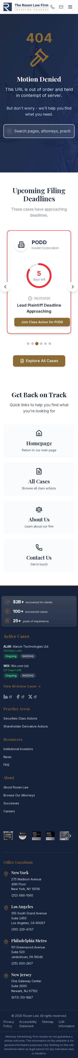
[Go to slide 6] (50, 343)
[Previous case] (5, 287)
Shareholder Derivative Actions (25, 726)
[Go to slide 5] (45, 343)
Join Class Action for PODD (42, 322)
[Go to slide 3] (37, 343)
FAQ (6, 764)
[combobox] (39, 131)
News (7, 757)
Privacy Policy (8, 1024)
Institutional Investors (18, 749)
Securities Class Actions (20, 718)
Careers (9, 811)
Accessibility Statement (28, 1024)
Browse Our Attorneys (19, 795)
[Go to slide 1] (28, 343)
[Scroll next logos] (70, 836)
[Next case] (73, 287)
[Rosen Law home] (26, 7)
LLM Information (67, 1024)
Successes (11, 803)
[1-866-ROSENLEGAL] (52, 7)
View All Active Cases (22, 686)
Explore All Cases (42, 360)
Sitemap (48, 1022)
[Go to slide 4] (41, 343)
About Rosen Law (15, 787)
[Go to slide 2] (32, 343)
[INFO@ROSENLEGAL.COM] (61, 7)
